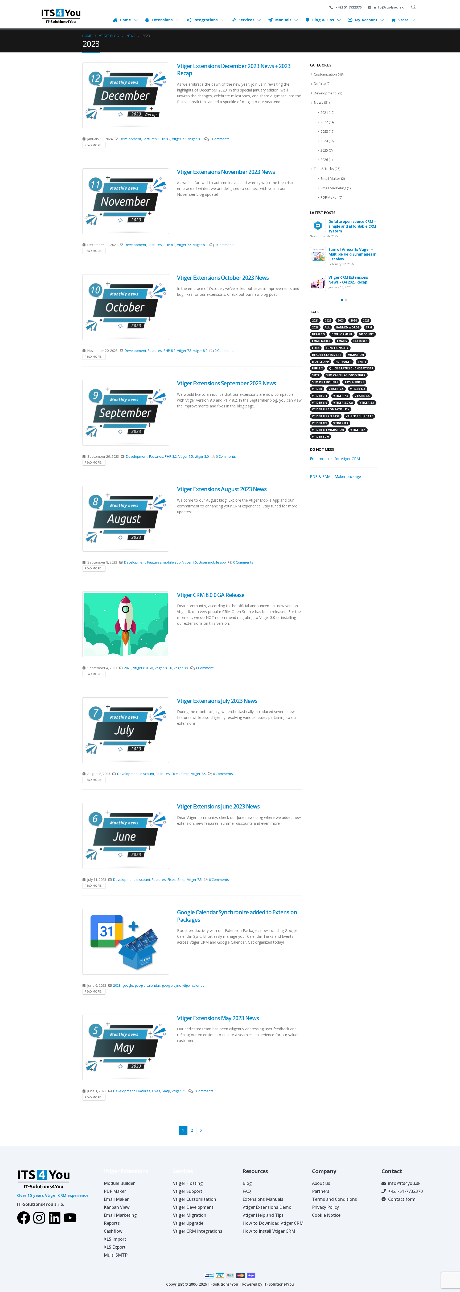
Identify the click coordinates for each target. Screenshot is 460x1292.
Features (150, 139)
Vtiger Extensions (126, 1171)
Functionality (337, 348)
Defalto (320, 83)
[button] (342, 300)
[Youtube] (70, 1217)
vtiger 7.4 (319, 396)
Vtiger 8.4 (340, 423)
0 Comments (219, 139)
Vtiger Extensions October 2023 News (222, 277)
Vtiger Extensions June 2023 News (218, 806)
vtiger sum (320, 437)
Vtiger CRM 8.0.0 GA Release (210, 595)
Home (125, 20)
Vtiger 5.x (336, 389)
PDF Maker (329, 197)
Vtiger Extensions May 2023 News (217, 1018)
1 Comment (204, 668)
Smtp (185, 774)
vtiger (317, 389)
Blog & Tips (323, 20)
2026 (324, 159)
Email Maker (330, 178)
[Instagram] (39, 1217)
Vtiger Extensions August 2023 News (221, 489)
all (327, 327)
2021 (324, 112)
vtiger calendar (194, 985)
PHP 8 (362, 362)
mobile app (172, 562)
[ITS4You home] (61, 16)
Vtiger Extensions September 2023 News (226, 383)
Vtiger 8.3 (319, 423)
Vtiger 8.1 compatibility (330, 409)
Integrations (206, 20)
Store (403, 20)
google (127, 985)
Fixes (175, 774)
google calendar (147, 985)
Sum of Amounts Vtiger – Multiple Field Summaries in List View (352, 254)
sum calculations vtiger (345, 375)
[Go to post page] (318, 225)
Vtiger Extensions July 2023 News (217, 701)
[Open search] (414, 7)
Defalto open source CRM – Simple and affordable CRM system (352, 226)
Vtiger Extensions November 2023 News (225, 172)
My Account (366, 20)
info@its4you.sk (388, 7)
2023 (128, 668)
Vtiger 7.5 (179, 139)
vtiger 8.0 (195, 139)
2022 (324, 121)
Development (130, 139)
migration (356, 355)
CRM (369, 327)
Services (246, 20)
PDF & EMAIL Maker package (335, 476)
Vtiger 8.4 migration (328, 430)
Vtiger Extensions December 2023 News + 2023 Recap (233, 69)
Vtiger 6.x (357, 389)
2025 (324, 150)
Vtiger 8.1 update (359, 416)
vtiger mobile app (212, 562)
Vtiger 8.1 (366, 403)
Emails (342, 341)
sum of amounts (325, 382)
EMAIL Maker (321, 341)
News (318, 102)
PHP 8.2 (164, 139)
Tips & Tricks (324, 168)
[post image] (125, 95)
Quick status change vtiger (351, 368)
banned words (347, 327)
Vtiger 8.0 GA (143, 668)
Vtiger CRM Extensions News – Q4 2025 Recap (348, 280)
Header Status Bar (326, 355)
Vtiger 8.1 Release (325, 416)
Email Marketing (333, 188)
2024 (324, 140)
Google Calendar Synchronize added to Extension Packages (237, 915)
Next (201, 1130)
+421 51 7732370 (348, 7)
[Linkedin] (54, 1217)
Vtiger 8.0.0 (163, 668)
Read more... (94, 145)
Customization (325, 74)
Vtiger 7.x (362, 396)
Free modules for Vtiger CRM (335, 458)
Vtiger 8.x (181, 668)
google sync (171, 985)
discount (147, 774)
